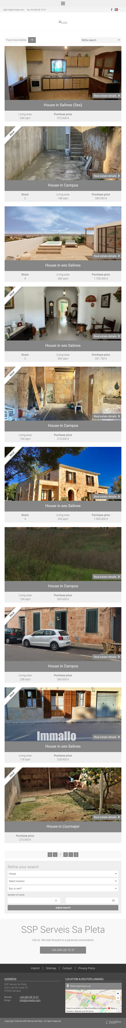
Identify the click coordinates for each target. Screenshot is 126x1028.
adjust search (63, 907)
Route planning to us (80, 986)
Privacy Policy (86, 968)
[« (50, 854)
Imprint (35, 968)
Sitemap (51, 968)
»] (76, 854)
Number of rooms (16, 895)
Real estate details (105, 95)
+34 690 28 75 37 (37, 9)
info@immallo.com (15, 9)
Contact (67, 968)
